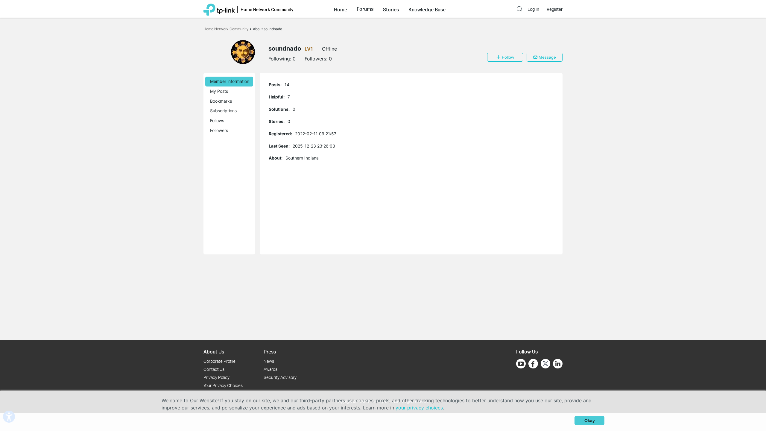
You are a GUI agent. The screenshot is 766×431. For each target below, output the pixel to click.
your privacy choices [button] (419, 408)
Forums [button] (365, 9)
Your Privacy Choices (223, 385)
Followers (219, 130)
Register (555, 9)
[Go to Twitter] (545, 364)
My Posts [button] (219, 91)
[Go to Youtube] (521, 363)
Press (270, 351)
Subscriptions (223, 110)
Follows (217, 120)
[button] (340, 9)
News (269, 361)
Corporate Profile (219, 361)
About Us (213, 351)
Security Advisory (280, 377)
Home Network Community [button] (267, 9)
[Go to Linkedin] (558, 363)
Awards (270, 369)
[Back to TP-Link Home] (219, 9)
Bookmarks (221, 101)
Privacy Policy (216, 377)
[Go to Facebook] (533, 363)
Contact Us (213, 369)
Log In (533, 9)
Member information (229, 81)
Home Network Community (226, 29)
